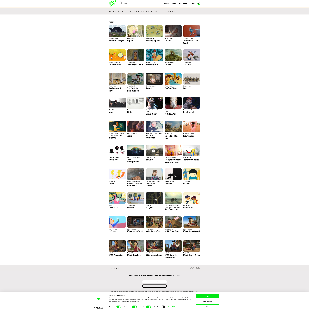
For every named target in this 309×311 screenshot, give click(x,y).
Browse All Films (175, 22)
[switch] (134, 307)
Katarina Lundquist (188, 110)
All (110, 11)
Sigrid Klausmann (188, 133)
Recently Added (188, 22)
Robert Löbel (187, 86)
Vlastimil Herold (150, 62)
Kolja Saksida (131, 229)
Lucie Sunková (169, 62)
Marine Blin (112, 181)
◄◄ (192, 268)
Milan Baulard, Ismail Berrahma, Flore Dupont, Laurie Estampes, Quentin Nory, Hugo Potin (135, 182)
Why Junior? (183, 3)
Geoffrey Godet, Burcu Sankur (134, 158)
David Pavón (131, 38)
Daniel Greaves (132, 110)
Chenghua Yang (150, 157)
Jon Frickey (186, 181)
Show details (172, 307)
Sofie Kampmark (151, 86)
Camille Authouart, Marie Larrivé (153, 110)
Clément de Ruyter (170, 157)
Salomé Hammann (114, 62)
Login (193, 3)
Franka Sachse (169, 181)
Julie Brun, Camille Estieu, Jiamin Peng (154, 134)
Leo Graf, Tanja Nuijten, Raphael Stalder (153, 182)
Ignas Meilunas (113, 38)
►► (198, 268)
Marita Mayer (187, 205)
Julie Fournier (113, 229)
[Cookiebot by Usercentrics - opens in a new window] (99, 308)
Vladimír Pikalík (188, 38)
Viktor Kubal (131, 62)
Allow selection (207, 301)
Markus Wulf (168, 133)
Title (197, 22)
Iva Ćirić (148, 205)
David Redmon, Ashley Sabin (171, 110)
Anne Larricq (150, 38)
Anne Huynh (187, 157)
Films (174, 3)
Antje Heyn (112, 205)
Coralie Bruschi (132, 133)
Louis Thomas (169, 38)
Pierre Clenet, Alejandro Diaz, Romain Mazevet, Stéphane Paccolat (172, 206)
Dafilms (166, 3)
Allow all (207, 296)
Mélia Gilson (112, 110)
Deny (207, 306)
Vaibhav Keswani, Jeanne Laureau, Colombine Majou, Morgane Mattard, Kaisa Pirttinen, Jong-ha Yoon (117, 134)
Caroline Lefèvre (114, 157)
